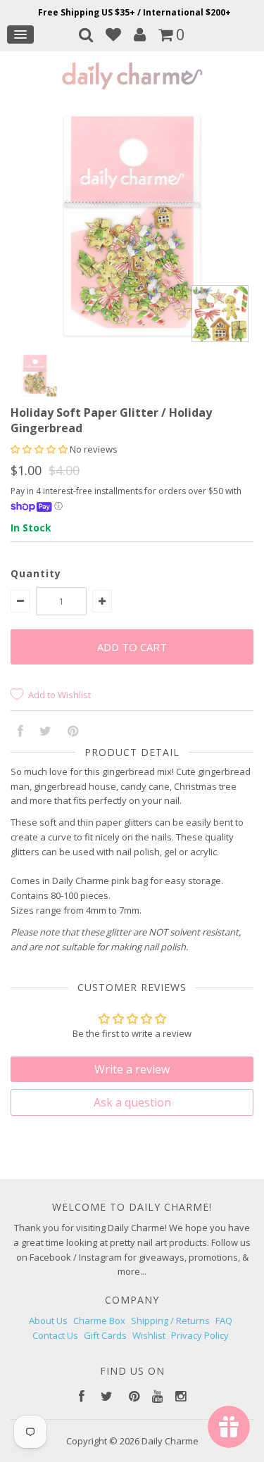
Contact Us (55, 1335)
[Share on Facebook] (20, 732)
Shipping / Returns (170, 1320)
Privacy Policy (200, 1335)
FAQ (223, 1320)
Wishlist (148, 1335)
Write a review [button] (132, 1069)
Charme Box (99, 1320)
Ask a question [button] (132, 1102)
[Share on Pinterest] (73, 732)
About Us (48, 1320)
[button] (40, 449)
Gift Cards (105, 1335)
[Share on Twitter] (45, 732)
